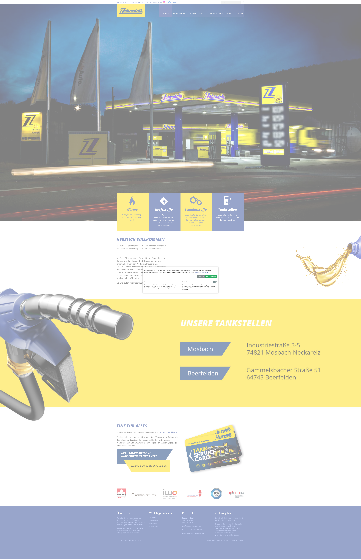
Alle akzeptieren (211, 276)
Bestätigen (201, 276)
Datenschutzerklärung (201, 272)
